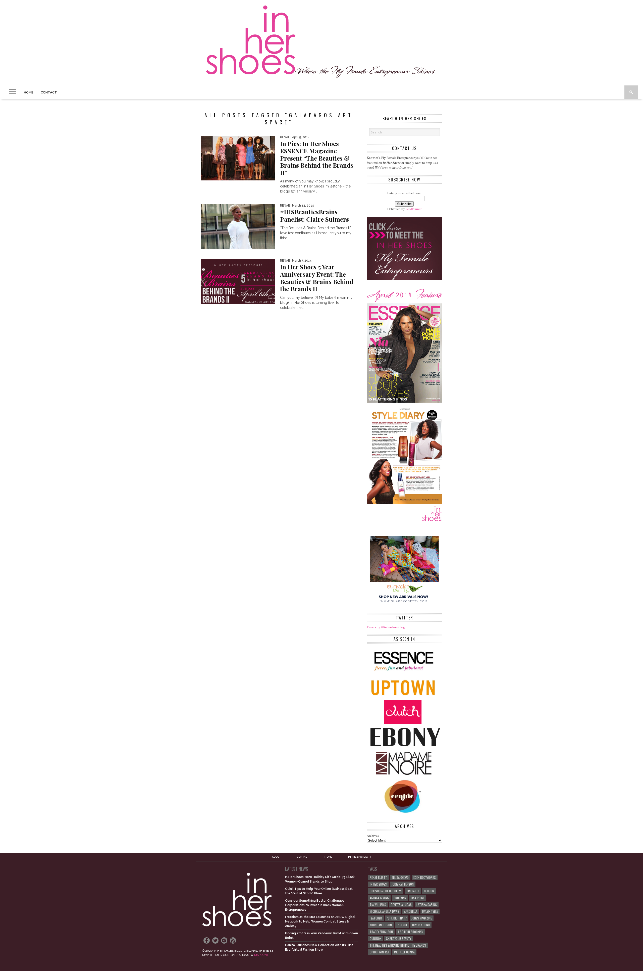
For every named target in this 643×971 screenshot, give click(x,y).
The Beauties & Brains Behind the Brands (398, 945)
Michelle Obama (404, 952)
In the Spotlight (359, 857)
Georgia (429, 891)
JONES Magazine (421, 918)
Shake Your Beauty (398, 938)
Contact (49, 92)
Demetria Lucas (401, 904)
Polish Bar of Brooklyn (386, 891)
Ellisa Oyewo (400, 877)
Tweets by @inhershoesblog (386, 627)
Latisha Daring (426, 904)
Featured (376, 918)
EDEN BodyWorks (424, 877)
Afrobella (410, 911)
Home (28, 92)
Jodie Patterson (403, 884)
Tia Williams (378, 904)
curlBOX (375, 938)
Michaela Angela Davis (384, 911)
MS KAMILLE (263, 955)
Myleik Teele (430, 911)
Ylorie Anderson (381, 925)
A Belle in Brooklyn (410, 932)
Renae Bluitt (378, 877)
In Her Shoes (378, 884)
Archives (373, 835)
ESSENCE (402, 925)
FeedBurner (413, 209)
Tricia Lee (412, 891)
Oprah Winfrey (379, 952)
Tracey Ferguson (381, 932)
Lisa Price (417, 898)
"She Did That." (397, 918)
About (276, 857)
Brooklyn (400, 898)
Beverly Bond (421, 925)
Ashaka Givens (379, 898)
